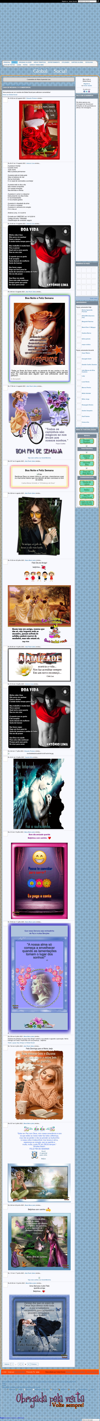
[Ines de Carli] (93, 281)
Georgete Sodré (86, 359)
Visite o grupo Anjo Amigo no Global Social (21, 1043)
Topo (3, 1383)
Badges (68, 1372)
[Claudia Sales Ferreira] (78, 281)
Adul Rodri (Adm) (31, 292)
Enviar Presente (37, 1382)
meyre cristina (86, 344)
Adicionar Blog (18, 1382)
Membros (64, 1389)
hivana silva (85, 422)
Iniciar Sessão (73, 1)
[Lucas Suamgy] (88, 292)
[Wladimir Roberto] (83, 275)
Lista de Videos (56, 1382)
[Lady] (78, 379)
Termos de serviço (92, 1372)
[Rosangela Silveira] (78, 408)
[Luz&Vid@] (78, 287)
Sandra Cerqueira (87, 410)
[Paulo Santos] (78, 270)
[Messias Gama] (78, 275)
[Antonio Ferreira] (83, 270)
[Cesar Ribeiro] (78, 356)
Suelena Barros (86, 333)
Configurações (83, 1389)
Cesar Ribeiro (86, 353)
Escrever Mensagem (8, 1382)
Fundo (4, 1385)
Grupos (73, 1389)
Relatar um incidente (78, 1372)
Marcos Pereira (86, 387)
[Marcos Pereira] (78, 391)
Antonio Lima (30, 163)
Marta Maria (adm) (30, 560)
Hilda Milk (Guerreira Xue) (88, 316)
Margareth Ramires (87, 321)
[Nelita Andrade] (78, 396)
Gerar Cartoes (27, 1382)
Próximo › (34, 1364)
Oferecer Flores (46, 1382)
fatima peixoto (86, 339)
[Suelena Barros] (78, 336)
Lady (83, 376)
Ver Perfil (73, 1382)
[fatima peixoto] (78, 342)
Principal (12, 1389)
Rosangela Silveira (87, 405)
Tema (92, 1389)
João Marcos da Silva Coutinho (88, 371)
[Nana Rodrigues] (93, 292)
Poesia (38, 1387)
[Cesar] (88, 270)
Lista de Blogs (65, 1382)
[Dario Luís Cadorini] (78, 292)
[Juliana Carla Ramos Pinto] (83, 281)
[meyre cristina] (78, 348)
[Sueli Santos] (78, 420)
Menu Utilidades (11, 1387)
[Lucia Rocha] (78, 385)
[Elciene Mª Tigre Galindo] (88, 287)
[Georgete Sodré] (78, 362)
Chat (47, 1389)
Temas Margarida (30, 1387)
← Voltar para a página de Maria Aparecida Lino (17, 85)
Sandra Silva (29, 757)
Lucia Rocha (85, 382)
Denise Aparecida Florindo (87, 311)
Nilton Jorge (85, 399)
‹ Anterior (6, 1364)
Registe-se (65, 1)
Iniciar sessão (87, 85)
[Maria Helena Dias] (88, 281)
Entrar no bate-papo (87, 1420)
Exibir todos (93, 298)
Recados (28, 1389)
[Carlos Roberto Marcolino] (88, 275)
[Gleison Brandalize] (83, 287)
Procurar (98, 1)
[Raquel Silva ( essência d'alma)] (93, 270)
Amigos (54, 1389)
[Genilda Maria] (83, 292)
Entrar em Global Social (10, 95)
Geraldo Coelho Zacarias (89, 364)
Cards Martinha (20, 1387)
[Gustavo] (93, 275)
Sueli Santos (86, 416)
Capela (4, 1387)
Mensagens (38, 1389)
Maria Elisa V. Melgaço (89, 327)
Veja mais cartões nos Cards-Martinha (39, 458)
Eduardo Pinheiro (31, 98)
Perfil (20, 1389)
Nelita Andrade (86, 393)
